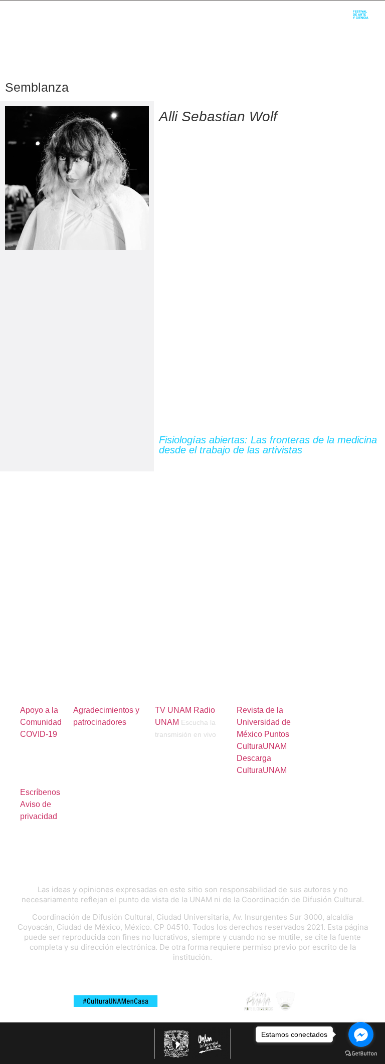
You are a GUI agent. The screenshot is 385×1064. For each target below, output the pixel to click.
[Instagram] (278, 10)
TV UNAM (173, 710)
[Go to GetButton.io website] (361, 1053)
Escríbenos (40, 792)
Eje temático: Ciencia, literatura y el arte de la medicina (242, 463)
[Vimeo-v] (295, 10)
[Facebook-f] (245, 10)
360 (284, 30)
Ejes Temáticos (170, 30)
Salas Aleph (238, 30)
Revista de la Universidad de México (264, 722)
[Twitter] (262, 10)
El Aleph (201, 10)
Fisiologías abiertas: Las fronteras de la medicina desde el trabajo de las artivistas (268, 444)
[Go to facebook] (360, 1034)
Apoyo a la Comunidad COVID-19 (41, 722)
